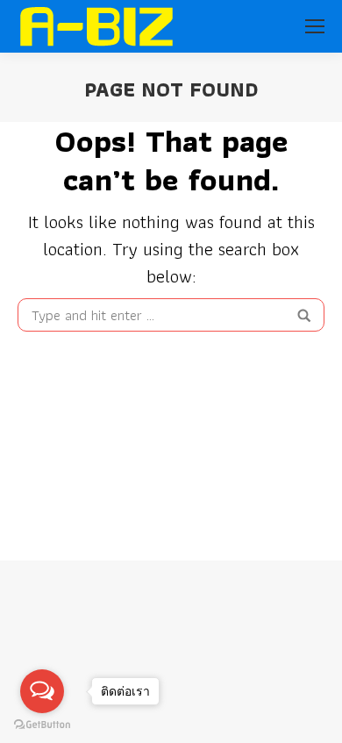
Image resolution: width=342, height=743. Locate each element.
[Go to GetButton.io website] (42, 725)
